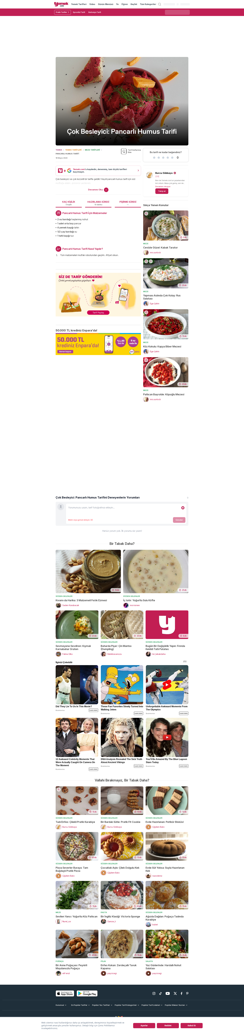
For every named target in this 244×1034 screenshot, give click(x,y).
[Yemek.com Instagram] (153, 993)
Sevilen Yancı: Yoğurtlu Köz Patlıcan (76, 916)
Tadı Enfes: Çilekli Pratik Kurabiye (75, 821)
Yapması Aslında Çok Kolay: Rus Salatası (162, 297)
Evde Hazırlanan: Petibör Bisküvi (165, 821)
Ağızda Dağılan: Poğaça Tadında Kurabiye (165, 918)
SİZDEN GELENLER (64, 596)
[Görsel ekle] (182, 507)
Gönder (179, 520)
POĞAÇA (60, 961)
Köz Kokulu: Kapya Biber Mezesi (162, 346)
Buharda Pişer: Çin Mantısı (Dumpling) (116, 647)
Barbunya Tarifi (94, 12)
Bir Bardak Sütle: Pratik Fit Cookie (120, 821)
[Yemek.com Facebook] (181, 993)
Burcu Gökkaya (164, 173)
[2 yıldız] (159, 158)
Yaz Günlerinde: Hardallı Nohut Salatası (163, 967)
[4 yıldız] (168, 158)
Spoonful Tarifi (79, 12)
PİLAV (103, 961)
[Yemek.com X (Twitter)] (175, 993)
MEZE (145, 243)
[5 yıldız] (172, 158)
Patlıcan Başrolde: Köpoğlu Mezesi (163, 394)
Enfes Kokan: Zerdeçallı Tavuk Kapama (119, 967)
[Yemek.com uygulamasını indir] (65, 993)
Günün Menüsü (105, 4)
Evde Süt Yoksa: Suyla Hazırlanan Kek (165, 869)
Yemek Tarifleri (79, 4)
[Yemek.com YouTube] (168, 993)
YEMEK (59, 150)
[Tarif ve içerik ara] (159, 4)
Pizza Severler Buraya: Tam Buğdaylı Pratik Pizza (72, 869)
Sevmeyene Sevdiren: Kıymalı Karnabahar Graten (73, 647)
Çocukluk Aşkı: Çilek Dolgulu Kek (120, 867)
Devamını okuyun (162, 186)
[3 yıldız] (163, 158)
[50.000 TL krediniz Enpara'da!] (98, 344)
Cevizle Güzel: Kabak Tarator (160, 247)
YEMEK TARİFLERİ (73, 150)
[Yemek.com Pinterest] (187, 993)
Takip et (161, 191)
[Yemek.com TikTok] (160, 993)
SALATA (149, 961)
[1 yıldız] (154, 158)
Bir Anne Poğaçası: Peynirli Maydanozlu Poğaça (71, 967)
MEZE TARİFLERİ (92, 150)
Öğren (124, 4)
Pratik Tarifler (61, 12)
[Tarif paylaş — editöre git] (98, 292)
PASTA (104, 912)
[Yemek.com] (61, 4)
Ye (117, 4)
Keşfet (134, 4)
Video (92, 4)
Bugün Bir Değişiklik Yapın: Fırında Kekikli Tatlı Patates (165, 647)
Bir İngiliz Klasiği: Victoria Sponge (120, 916)
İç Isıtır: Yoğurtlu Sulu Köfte (139, 600)
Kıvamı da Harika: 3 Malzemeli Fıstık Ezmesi (81, 600)
